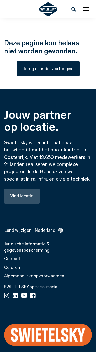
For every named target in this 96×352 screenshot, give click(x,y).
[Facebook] (33, 296)
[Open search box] (73, 9)
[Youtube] (24, 296)
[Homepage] (48, 9)
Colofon (12, 267)
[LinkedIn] (15, 296)
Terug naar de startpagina (48, 68)
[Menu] (86, 9)
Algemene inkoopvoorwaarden (34, 276)
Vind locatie (22, 196)
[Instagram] (6, 296)
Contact (12, 258)
